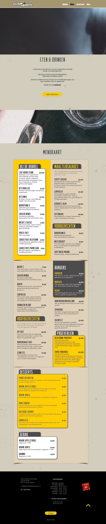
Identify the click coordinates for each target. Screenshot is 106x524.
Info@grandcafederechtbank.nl (31, 486)
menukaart (57, 85)
